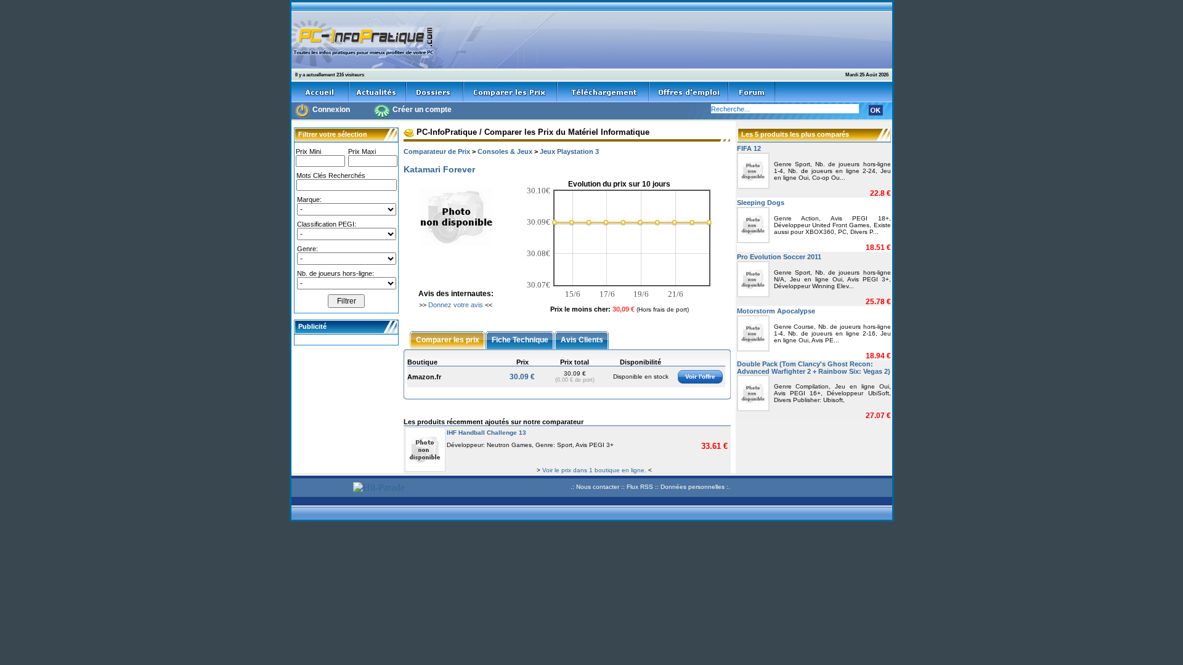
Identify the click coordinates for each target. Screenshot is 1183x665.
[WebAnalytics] (320, 488)
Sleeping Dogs (760, 202)
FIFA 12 (749, 148)
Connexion (331, 109)
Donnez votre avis (455, 304)
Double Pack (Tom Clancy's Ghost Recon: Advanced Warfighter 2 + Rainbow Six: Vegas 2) (813, 367)
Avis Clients (582, 339)
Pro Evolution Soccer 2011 (779, 256)
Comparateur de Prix (437, 151)
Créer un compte (422, 109)
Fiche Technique (520, 339)
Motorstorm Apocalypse (776, 311)
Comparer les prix (447, 339)
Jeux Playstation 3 (569, 151)
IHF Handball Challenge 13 (486, 432)
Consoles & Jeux (505, 151)
